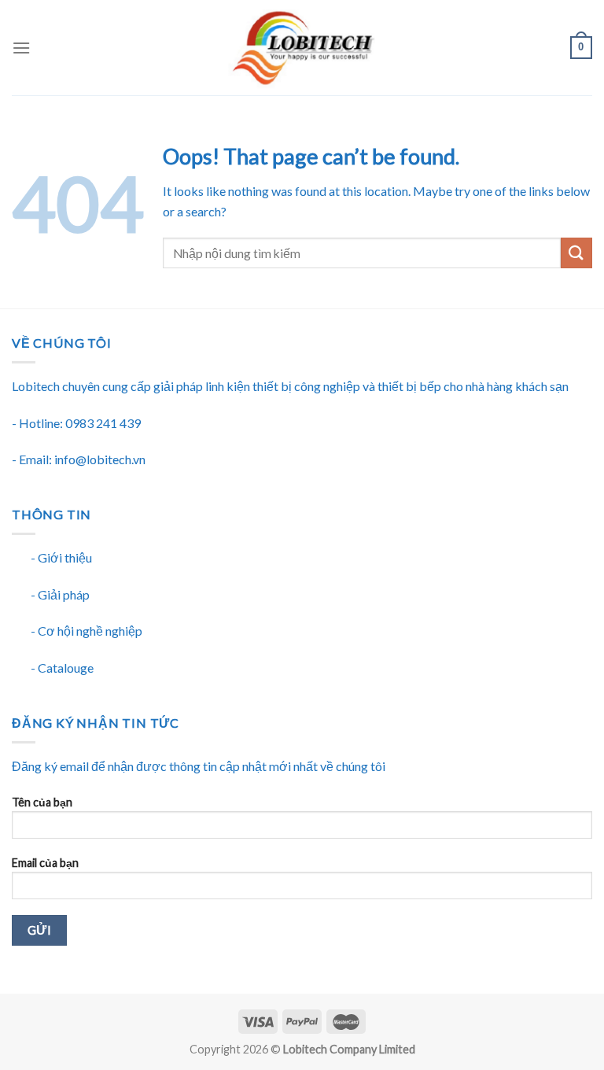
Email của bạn (45, 862)
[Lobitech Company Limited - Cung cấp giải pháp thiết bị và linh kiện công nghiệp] (302, 47)
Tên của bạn (42, 802)
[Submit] (576, 253)
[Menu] (21, 47)
